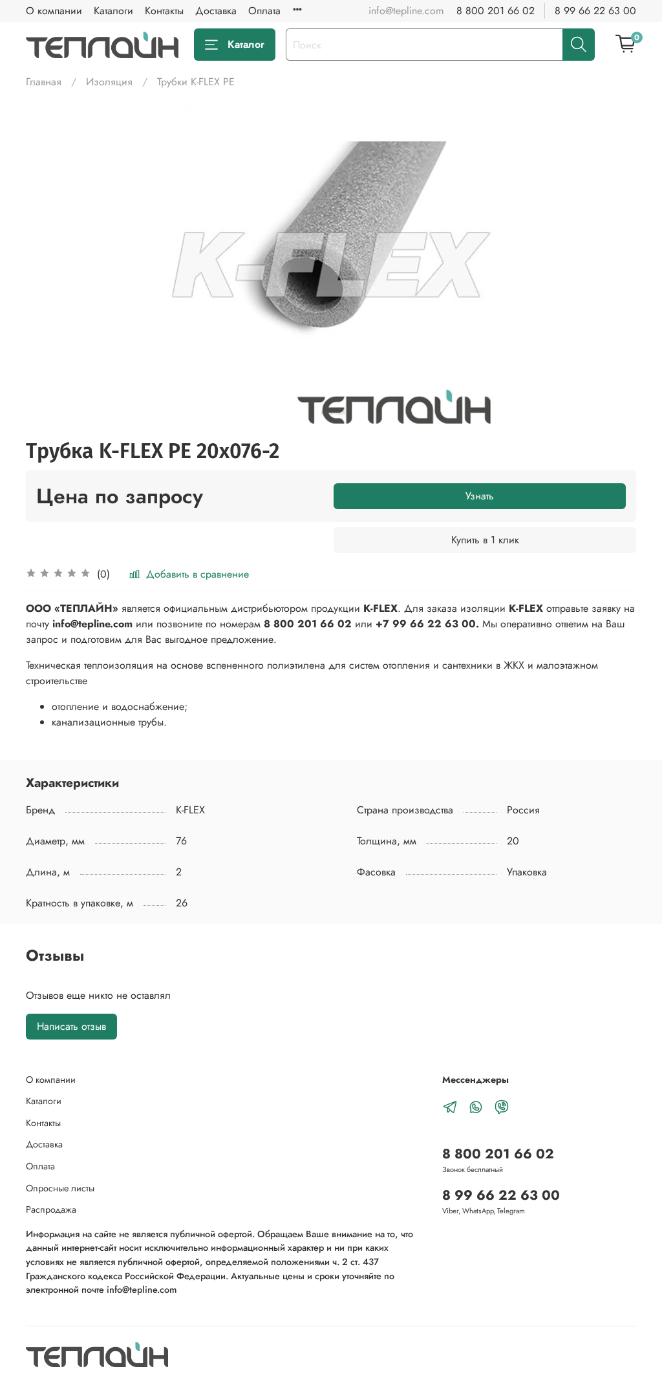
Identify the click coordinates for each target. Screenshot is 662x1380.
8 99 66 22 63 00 (595, 10)
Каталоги (113, 10)
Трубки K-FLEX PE (196, 81)
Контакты (164, 10)
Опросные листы (60, 1188)
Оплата (264, 10)
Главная (43, 81)
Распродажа (51, 1209)
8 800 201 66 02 (495, 10)
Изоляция (109, 81)
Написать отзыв (71, 1026)
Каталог (246, 44)
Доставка (216, 10)
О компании (54, 10)
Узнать (479, 495)
